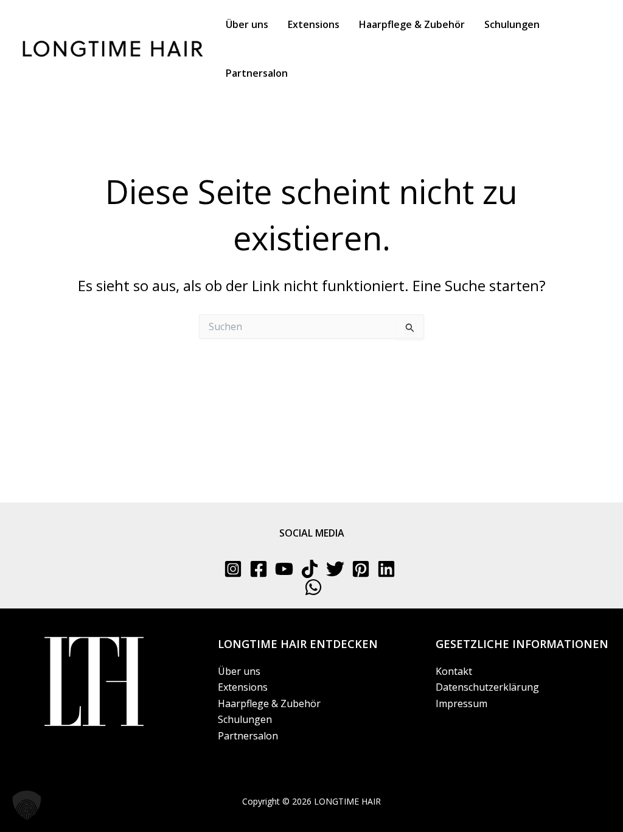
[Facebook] (258, 569)
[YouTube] (284, 569)
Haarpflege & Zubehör (269, 703)
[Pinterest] (361, 569)
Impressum (461, 703)
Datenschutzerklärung (487, 687)
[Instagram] (233, 569)
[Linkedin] (386, 569)
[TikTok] (310, 569)
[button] (27, 805)
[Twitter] (335, 569)
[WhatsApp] (313, 587)
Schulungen (245, 719)
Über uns (239, 671)
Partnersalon (248, 735)
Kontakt (454, 671)
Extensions (243, 687)
